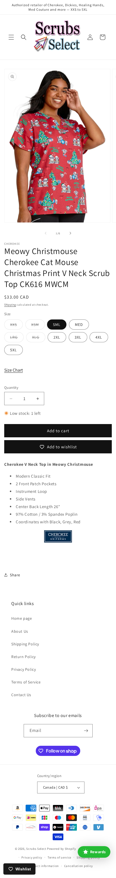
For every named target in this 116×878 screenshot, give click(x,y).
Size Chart (13, 370)
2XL (56, 337)
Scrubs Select (36, 849)
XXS (16, 326)
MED (79, 324)
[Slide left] (45, 233)
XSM (38, 326)
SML (57, 324)
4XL (98, 337)
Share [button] (15, 574)
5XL (13, 349)
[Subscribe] (86, 730)
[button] (11, 37)
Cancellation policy (78, 866)
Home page (21, 618)
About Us (19, 631)
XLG (38, 338)
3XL (78, 337)
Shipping (10, 304)
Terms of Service (26, 682)
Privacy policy (31, 857)
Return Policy (23, 656)
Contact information (43, 866)
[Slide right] (70, 233)
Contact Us (21, 694)
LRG (17, 338)
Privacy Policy (23, 669)
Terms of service (59, 857)
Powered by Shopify (61, 849)
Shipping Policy (25, 644)
